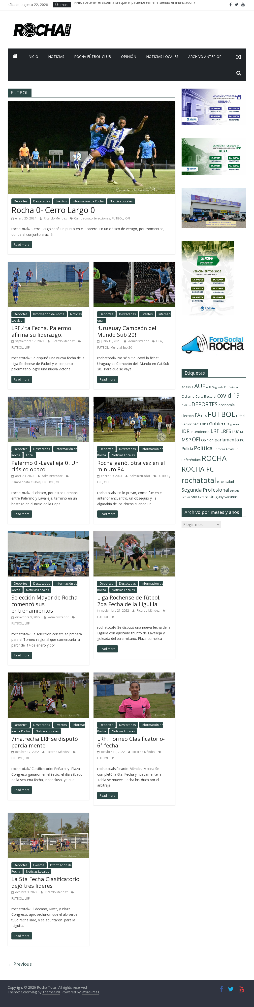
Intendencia (200, 431)
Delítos (186, 405)
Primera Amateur (226, 449)
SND (194, 497)
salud (229, 481)
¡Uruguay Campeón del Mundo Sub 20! (126, 331)
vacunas (231, 496)
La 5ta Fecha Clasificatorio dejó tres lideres (45, 882)
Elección (188, 415)
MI (242, 432)
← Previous (20, 964)
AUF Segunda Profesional (222, 387)
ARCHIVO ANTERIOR (205, 56)
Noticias (56, 56)
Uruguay (216, 496)
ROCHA (214, 458)
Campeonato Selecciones (92, 218)
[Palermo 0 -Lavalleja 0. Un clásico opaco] (48, 399)
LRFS (225, 431)
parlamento (227, 440)
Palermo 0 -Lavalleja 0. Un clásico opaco (45, 466)
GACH (196, 424)
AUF (199, 386)
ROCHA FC (198, 469)
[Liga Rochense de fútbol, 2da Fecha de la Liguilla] (134, 534)
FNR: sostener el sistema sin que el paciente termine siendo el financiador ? (134, 4)
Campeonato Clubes (25, 482)
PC (242, 440)
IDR (186, 431)
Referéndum (191, 459)
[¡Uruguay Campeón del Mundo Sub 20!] (134, 264)
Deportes (20, 201)
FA (197, 415)
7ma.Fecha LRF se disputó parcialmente (44, 742)
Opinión (128, 56)
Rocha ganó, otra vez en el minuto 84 (131, 466)
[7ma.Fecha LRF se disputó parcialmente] (48, 675)
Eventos (61, 201)
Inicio (33, 56)
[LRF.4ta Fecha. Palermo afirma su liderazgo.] (48, 264)
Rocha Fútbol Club (92, 56)
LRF (27, 347)
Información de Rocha (88, 201)
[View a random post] (238, 56)
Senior (186, 497)
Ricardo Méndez (55, 218)
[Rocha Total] (15, 56)
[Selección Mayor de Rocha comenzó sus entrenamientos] (48, 534)
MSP (186, 439)
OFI (127, 218)
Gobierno (219, 423)
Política (203, 448)
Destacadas (41, 201)
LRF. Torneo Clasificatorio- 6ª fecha (131, 742)
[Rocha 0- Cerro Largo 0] (91, 104)
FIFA (159, 341)
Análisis (187, 387)
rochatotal (199, 480)
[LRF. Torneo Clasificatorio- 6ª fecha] (134, 675)
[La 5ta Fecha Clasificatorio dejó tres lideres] (48, 815)
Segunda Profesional (205, 489)
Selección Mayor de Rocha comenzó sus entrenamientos (44, 604)
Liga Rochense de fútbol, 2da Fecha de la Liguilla (129, 600)
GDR (205, 424)
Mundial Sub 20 (121, 347)
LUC (235, 431)
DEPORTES (204, 404)
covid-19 (228, 395)
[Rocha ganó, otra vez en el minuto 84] (134, 399)
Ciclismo (188, 396)
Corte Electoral (205, 396)
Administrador (139, 341)
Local (29, 455)
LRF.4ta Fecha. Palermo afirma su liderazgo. (41, 331)
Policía (187, 448)
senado (235, 490)
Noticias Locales (162, 56)
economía (227, 405)
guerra (234, 424)
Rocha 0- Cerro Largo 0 (53, 210)
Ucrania (203, 497)
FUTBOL (117, 218)
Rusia (220, 482)
